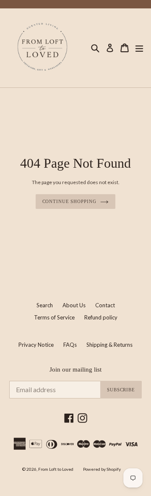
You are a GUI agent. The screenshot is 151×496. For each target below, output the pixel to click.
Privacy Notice (36, 344)
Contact (105, 305)
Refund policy (100, 317)
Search (44, 305)
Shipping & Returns (109, 344)
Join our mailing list (75, 369)
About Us (74, 305)
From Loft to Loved (55, 469)
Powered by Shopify (102, 469)
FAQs (70, 344)
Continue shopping (69, 201)
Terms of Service (54, 317)
